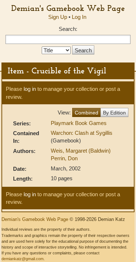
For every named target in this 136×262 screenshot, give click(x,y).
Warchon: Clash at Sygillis (81, 133)
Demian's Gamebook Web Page (68, 8)
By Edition (114, 113)
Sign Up (57, 17)
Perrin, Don (64, 158)
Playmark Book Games (79, 123)
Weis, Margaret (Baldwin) (81, 151)
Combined (86, 113)
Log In (79, 17)
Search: (68, 29)
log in (30, 89)
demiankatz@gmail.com (22, 259)
